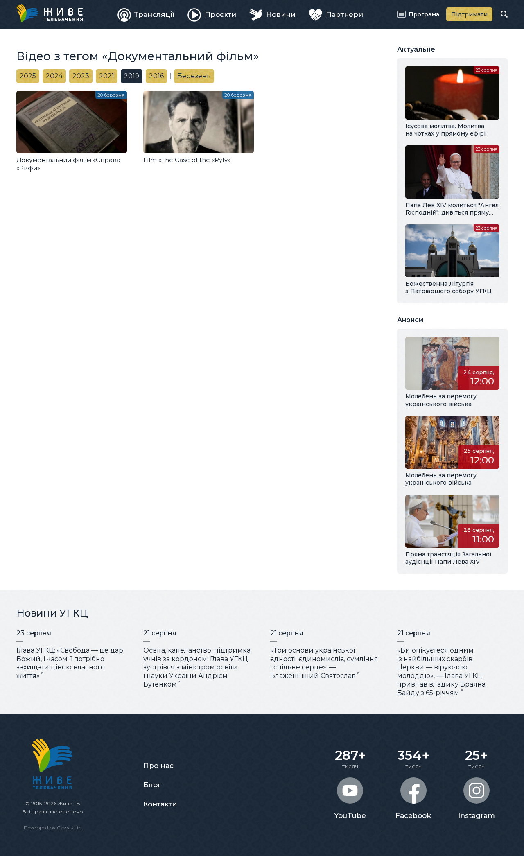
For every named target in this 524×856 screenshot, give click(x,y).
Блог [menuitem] (152, 785)
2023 (80, 76)
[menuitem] (146, 14)
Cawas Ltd (69, 827)
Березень (194, 76)
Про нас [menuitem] (158, 765)
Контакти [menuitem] (160, 804)
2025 (28, 76)
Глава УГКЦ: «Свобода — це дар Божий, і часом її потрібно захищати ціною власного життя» (69, 663)
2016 (156, 76)
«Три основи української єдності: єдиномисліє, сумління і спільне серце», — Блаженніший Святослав (324, 663)
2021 (106, 76)
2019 (131, 76)
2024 (54, 76)
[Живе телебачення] (49, 13)
